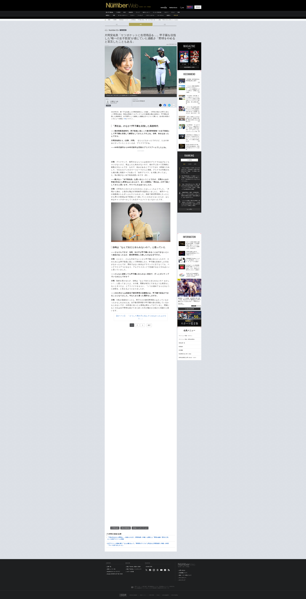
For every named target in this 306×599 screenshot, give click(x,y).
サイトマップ (182, 580)
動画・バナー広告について (185, 575)
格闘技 (107, 15)
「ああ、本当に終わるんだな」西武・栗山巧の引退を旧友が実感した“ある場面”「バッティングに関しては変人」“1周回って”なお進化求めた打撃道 (190, 187)
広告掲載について (183, 572)
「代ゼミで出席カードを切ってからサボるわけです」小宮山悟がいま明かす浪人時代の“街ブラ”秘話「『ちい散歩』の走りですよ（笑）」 (190, 170)
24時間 (189, 164)
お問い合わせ (182, 570)
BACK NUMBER (123, 30)
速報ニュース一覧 (111, 569)
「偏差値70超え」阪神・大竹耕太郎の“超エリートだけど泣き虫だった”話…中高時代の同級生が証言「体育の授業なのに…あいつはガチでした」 (190, 195)
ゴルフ (165, 12)
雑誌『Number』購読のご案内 (133, 566)
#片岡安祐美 (114, 528)
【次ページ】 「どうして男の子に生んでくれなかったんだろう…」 (140, 317)
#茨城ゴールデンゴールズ (140, 528)
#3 (165, 24)
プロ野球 (118, 12)
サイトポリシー (182, 577)
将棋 (114, 15)
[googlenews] (165, 570)
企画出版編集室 (165, 595)
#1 (117, 24)
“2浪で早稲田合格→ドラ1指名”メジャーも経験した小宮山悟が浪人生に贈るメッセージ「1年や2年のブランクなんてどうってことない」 (190, 178)
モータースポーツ (122, 15)
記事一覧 (109, 566)
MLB (124, 12)
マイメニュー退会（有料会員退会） (187, 339)
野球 (109, 19)
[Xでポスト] (160, 105)
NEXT (149, 325)
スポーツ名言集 (130, 571)
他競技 (168, 15)
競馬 (179, 12)
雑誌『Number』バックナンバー (134, 569)
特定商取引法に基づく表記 (185, 353)
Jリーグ (138, 12)
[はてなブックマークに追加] (169, 105)
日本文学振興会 (174, 595)
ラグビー (132, 15)
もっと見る (189, 209)
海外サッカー (146, 12)
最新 (184, 164)
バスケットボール (150, 15)
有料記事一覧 (182, 343)
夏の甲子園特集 (109, 12)
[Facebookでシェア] (165, 105)
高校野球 (131, 12)
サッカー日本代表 (157, 12)
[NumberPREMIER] (189, 7)
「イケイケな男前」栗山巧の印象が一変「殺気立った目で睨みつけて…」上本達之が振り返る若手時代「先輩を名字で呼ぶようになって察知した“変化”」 (190, 203)
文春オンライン (143, 595)
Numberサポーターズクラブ (113, 571)
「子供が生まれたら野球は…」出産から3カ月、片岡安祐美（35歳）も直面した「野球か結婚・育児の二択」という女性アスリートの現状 (138, 538)
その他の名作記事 (189, 309)
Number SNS (149, 566)
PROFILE (108, 105)
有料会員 (198, 7)
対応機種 (181, 350)
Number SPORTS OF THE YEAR (115, 574)
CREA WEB (151, 595)
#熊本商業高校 (125, 528)
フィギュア (140, 15)
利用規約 (181, 346)
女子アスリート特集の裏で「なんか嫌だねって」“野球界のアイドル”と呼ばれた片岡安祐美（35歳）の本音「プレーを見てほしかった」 (138, 544)
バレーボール (160, 15)
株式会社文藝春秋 (133, 595)
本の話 (158, 595)
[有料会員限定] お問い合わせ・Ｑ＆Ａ (187, 357)
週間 (195, 164)
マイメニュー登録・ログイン (185, 335)
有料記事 (176, 15)
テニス (173, 12)
